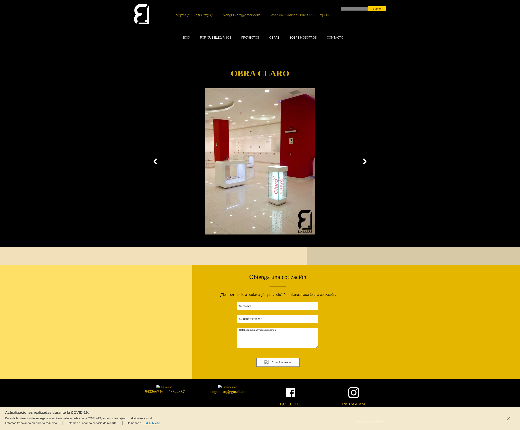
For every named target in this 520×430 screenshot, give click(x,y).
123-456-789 (151, 423)
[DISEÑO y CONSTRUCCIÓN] (141, 14)
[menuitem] (185, 40)
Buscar (377, 8)
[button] (260, 162)
